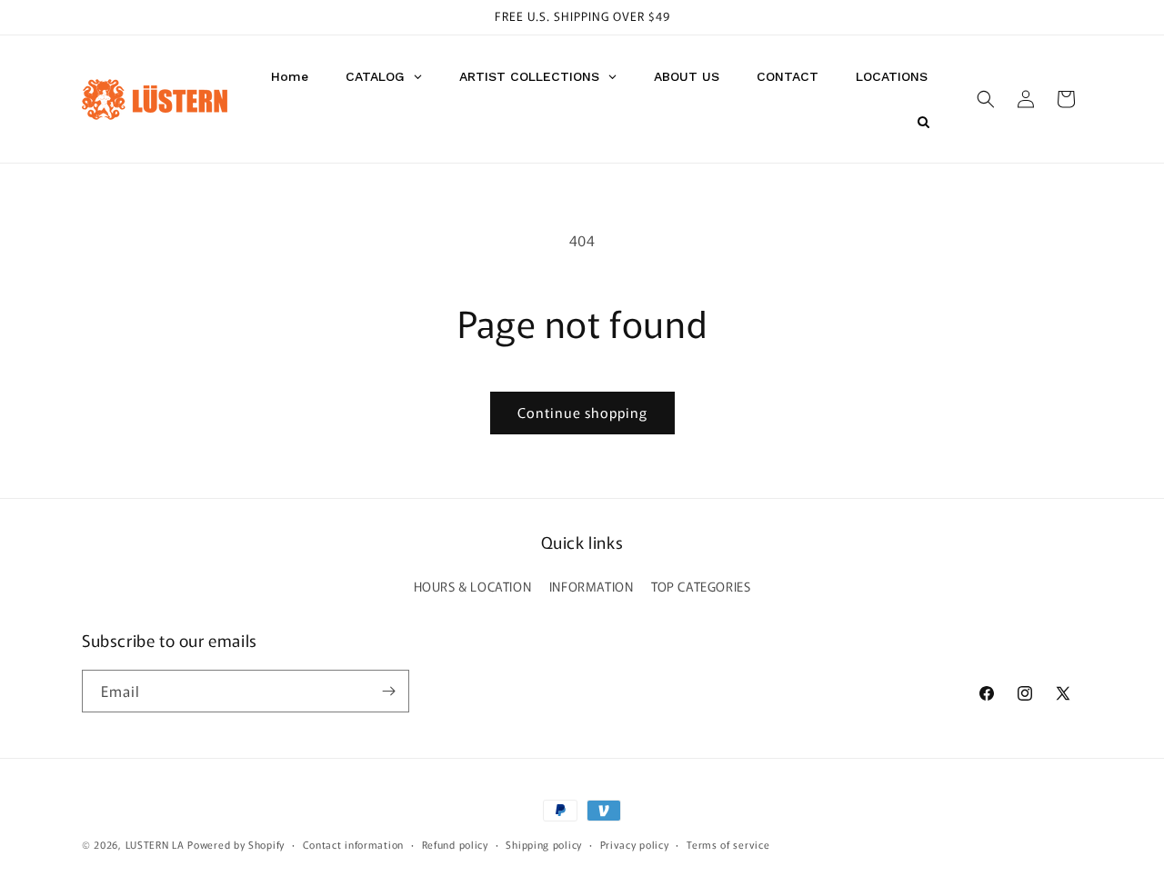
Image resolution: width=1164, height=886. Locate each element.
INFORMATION (591, 586)
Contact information (353, 844)
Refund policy (455, 844)
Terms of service (728, 844)
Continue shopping (582, 412)
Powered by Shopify (236, 844)
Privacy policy (634, 844)
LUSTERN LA (155, 844)
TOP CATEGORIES (700, 586)
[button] (986, 99)
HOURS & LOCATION (473, 586)
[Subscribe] (388, 691)
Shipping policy (544, 844)
